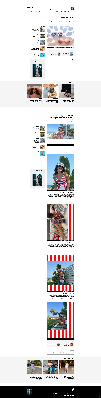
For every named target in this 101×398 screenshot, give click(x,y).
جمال (61, 11)
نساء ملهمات (56, 11)
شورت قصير (66, 352)
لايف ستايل (46, 11)
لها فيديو (35, 11)
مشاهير (65, 11)
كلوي (54, 62)
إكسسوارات (61, 352)
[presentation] (73, 36)
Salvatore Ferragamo (70, 62)
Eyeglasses (68, 61)
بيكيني (63, 352)
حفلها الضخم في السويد (70, 149)
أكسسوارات (70, 13)
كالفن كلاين (52, 62)
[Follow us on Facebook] (55, 393)
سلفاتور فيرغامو (58, 62)
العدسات (54, 61)
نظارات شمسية (71, 61)
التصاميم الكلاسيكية (58, 61)
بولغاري (61, 62)
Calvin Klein (64, 62)
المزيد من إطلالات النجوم (69, 358)
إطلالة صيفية (57, 352)
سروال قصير (67, 353)
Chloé (67, 62)
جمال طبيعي (50, 352)
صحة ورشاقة (40, 11)
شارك (72, 23)
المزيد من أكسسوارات (69, 82)
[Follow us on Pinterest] (57, 393)
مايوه (69, 352)
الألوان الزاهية (62, 61)
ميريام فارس (68, 148)
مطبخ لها (31, 11)
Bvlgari (51, 61)
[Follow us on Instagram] (30, 7)
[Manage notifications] (99, 396)
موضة (69, 11)
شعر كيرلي (54, 352)
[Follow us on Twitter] (27, 7)
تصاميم (65, 61)
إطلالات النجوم (70, 112)
